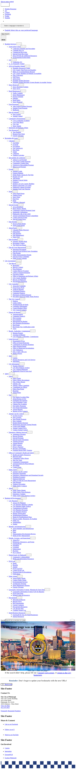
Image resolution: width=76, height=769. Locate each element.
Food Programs (13, 104)
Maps (14, 530)
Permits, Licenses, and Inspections (19, 538)
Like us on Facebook (14, 724)
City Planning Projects (20, 512)
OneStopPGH (17, 544)
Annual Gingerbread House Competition (25, 216)
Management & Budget (20, 321)
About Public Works (19, 578)
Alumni (15, 567)
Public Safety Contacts (20, 486)
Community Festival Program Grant (24, 210)
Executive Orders (18, 274)
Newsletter (16, 465)
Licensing (16, 547)
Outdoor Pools (17, 195)
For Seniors (16, 146)
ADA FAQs (16, 79)
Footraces (16, 182)
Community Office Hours (21, 458)
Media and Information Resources (23, 559)
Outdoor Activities (18, 155)
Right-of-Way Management (21, 536)
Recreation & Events (11, 138)
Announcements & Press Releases (23, 464)
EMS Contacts (17, 445)
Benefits (15, 565)
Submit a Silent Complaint (21, 385)
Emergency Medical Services (18, 432)
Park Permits (13, 222)
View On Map (5, 706)
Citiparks (11, 141)
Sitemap (50, 765)
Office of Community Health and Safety (21, 453)
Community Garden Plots (21, 163)
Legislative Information (20, 306)
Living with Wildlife (19, 426)
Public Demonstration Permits (22, 255)
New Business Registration (21, 323)
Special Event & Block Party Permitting (25, 251)
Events (11, 169)
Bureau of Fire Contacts (20, 411)
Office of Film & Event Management (24, 480)
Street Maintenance (19, 95)
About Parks (13, 228)
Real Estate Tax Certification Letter (24, 327)
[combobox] (15, 26)
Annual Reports (18, 409)
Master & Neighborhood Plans (22, 517)
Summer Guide (17, 171)
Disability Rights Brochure (21, 80)
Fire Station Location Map (21, 397)
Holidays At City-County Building (23, 184)
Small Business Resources (17, 613)
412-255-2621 (5, 707)
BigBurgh (16, 110)
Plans (14, 532)
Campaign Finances (19, 293)
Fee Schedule (17, 320)
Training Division (18, 441)
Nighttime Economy (19, 477)
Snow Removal (13, 85)
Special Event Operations (20, 440)
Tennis (15, 152)
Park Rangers (17, 233)
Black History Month (19, 208)
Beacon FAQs (17, 601)
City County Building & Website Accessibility (27, 73)
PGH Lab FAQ (17, 568)
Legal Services (13, 339)
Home (15, 563)
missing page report (46, 673)
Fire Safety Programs (19, 406)
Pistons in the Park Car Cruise (22, 185)
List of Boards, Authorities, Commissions (25, 336)
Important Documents (19, 249)
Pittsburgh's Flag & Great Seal (22, 371)
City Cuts (16, 124)
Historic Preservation (19, 513)
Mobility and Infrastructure (17, 526)
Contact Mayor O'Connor (21, 271)
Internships (16, 361)
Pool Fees (16, 199)
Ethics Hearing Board (19, 346)
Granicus (52, 767)
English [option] (21, 30)
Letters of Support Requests (21, 272)
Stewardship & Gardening (17, 158)
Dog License (17, 114)
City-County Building (19, 278)
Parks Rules (16, 232)
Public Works (13, 576)
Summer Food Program (20, 108)
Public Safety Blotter (19, 490)
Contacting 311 (17, 62)
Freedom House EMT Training (22, 450)
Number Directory (18, 366)
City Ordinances (18, 350)
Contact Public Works (19, 580)
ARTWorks (16, 178)
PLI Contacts (17, 552)
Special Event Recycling (20, 54)
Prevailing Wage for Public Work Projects (26, 296)
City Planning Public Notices (22, 506)
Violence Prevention (19, 484)
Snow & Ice (16, 88)
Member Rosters (18, 333)
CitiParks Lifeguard (19, 202)
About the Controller (19, 286)
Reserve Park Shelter (19, 224)
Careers (15, 358)
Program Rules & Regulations (22, 572)
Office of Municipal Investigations (23, 348)
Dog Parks (16, 150)
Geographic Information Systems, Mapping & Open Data (27, 590)
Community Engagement (20, 462)
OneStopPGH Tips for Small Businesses (25, 615)
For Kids (15, 144)
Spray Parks (16, 197)
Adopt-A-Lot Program (20, 160)
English (19, 21)
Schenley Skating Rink (20, 241)
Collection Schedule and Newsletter (24, 48)
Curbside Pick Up (18, 50)
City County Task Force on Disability (24, 70)
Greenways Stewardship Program (23, 165)
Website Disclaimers (29, 765)
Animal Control (17, 116)
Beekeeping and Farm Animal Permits (24, 424)
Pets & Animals (13, 112)
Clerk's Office (17, 303)
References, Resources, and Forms (23, 542)
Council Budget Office (20, 308)
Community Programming (17, 118)
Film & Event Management (17, 247)
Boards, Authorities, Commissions (19, 331)
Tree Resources (13, 130)
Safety (7, 374)
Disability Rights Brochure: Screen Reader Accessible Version (32, 82)
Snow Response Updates (20, 87)
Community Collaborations (21, 557)
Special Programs (18, 438)
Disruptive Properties (19, 473)
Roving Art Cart (18, 176)
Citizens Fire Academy (20, 404)
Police (11, 376)
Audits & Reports (18, 289)
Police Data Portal (18, 389)
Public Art (16, 520)
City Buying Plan (18, 608)
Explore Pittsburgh (10, 758)
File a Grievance (18, 75)
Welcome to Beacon (19, 600)
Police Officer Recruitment (21, 380)
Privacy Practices (18, 447)
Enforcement (17, 549)
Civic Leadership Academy (21, 120)
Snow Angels (17, 126)
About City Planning (19, 503)
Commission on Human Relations (23, 344)
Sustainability (17, 522)
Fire (10, 395)
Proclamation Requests (20, 281)
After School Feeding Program (22, 106)
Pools (10, 191)
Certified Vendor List (19, 610)
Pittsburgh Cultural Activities (22, 187)
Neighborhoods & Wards (20, 304)
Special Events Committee (21, 256)
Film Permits (17, 253)
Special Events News (19, 219)
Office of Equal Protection (21, 343)
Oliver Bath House (18, 193)
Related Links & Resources (21, 595)
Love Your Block (18, 122)
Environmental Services (20, 582)
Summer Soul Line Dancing (21, 189)
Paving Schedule (18, 96)
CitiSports (16, 153)
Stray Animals (17, 421)
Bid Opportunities (18, 603)
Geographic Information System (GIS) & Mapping (28, 592)
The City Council (14, 299)
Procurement (13, 598)
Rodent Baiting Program (20, 423)
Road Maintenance (14, 91)
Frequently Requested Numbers (11, 711)
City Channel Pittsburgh (20, 369)
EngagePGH (9, 754)
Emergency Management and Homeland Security (28, 475)
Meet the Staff (17, 456)
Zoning (15, 524)
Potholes (15, 98)
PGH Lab (12, 561)
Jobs (10, 356)
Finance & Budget (14, 312)
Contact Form (17, 467)
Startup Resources (18, 616)
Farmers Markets (18, 173)
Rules (14, 200)
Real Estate (16, 325)
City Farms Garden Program (21, 161)
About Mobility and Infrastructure (23, 528)
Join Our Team (17, 460)
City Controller (13, 284)
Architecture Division (19, 584)
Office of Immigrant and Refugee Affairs (25, 276)
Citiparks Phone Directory (21, 230)
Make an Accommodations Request (24, 72)
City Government (10, 261)
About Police (17, 392)
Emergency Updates (19, 494)
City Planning (13, 501)
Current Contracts (18, 605)
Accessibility (42, 765)
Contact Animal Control (20, 430)
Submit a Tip (17, 384)
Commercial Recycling (20, 52)
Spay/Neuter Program (19, 419)
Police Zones (17, 378)
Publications (16, 574)
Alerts (10, 488)
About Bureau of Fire (19, 399)
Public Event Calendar (20, 258)
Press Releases (17, 269)
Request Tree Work (19, 134)
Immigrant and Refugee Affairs (18, 128)
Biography (16, 265)
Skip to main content (7, 1)
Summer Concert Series (20, 180)
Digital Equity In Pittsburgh (17, 555)
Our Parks (16, 143)
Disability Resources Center (21, 68)
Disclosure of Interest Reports (22, 295)
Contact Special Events (20, 217)
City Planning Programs (20, 510)
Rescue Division (18, 436)
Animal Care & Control (16, 414)
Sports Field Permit (19, 225)
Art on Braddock (18, 207)
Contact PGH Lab (18, 570)
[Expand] (19, 43)
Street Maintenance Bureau (21, 585)
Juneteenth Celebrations (20, 212)
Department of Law (19, 341)
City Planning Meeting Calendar (23, 504)
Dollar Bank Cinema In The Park (23, 175)
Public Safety (13, 470)
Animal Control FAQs (20, 428)
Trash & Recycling (14, 47)
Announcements (18, 314)
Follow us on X (12, 729)
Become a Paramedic (19, 448)
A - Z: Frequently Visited (16, 64)
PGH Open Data (18, 593)
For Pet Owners (18, 416)
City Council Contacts (20, 310)
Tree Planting (17, 132)
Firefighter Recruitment (20, 400)
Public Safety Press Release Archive (24, 496)
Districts (15, 301)
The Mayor (12, 263)
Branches (16, 391)
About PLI (16, 540)
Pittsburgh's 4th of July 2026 (21, 214)
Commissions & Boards (20, 508)
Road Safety (16, 100)
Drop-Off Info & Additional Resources (25, 56)
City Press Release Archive (21, 368)
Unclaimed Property (19, 291)
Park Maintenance (18, 235)
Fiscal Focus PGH (18, 288)
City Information (14, 364)
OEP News (16, 77)
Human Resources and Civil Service (24, 360)
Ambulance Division (19, 434)
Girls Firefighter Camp (20, 402)
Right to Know (17, 353)
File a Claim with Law (20, 352)
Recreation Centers (19, 243)
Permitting (16, 545)
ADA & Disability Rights (17, 66)
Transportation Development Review (24, 534)
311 (10, 60)
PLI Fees (15, 551)
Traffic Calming (18, 93)
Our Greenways (18, 148)
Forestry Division (18, 136)
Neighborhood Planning (20, 515)
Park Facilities (13, 239)
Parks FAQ (16, 237)
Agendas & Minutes (19, 335)
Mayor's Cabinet (18, 267)
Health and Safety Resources (22, 455)
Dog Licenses (17, 318)
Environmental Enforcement (21, 57)
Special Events (13, 205)
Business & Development (13, 498)
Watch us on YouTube (14, 735)
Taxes (14, 328)
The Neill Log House (19, 245)
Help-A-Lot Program (19, 167)
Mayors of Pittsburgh (19, 280)
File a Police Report (19, 382)
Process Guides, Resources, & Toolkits (25, 519)
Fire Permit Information (20, 408)
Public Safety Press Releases (21, 492)
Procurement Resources (20, 607)
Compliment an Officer (20, 387)
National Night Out (19, 479)
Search (3, 620)
